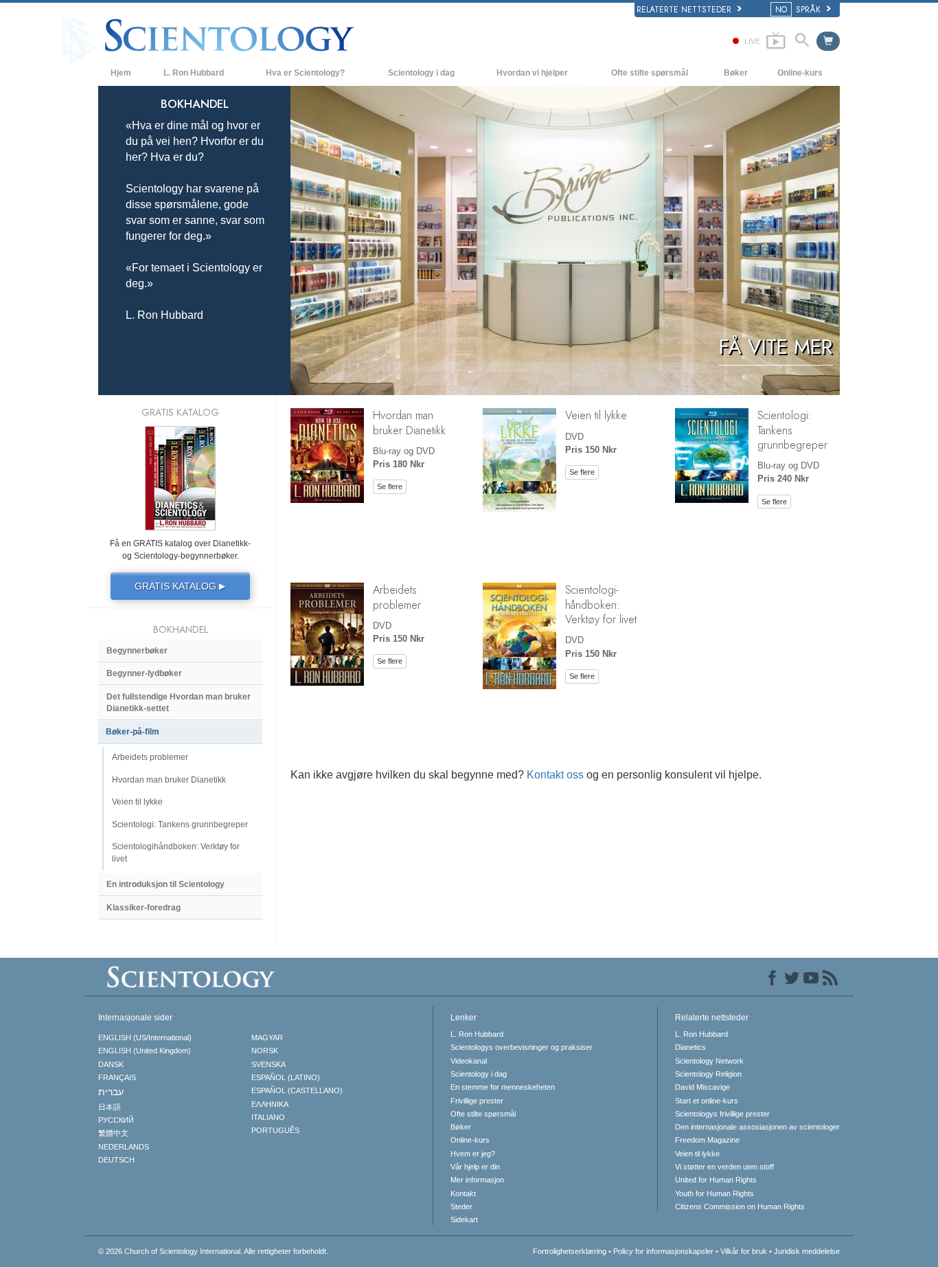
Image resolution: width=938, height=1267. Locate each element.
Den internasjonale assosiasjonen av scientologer (757, 1127)
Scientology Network (709, 1061)
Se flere (389, 486)
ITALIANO (268, 1117)
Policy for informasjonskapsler (663, 1251)
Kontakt (463, 1193)
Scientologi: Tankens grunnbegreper (180, 824)
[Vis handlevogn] (828, 41)
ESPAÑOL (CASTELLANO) (297, 1090)
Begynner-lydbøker (144, 673)
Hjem (121, 73)
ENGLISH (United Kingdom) (144, 1050)
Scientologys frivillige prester (722, 1114)
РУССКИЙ (116, 1120)
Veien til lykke (596, 415)
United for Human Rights (716, 1180)
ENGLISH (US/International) (145, 1037)
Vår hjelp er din (475, 1167)
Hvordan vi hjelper (532, 73)
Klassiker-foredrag (143, 907)
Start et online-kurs (706, 1101)
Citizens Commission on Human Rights (740, 1206)
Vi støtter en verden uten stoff (724, 1167)
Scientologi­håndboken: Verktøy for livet (601, 604)
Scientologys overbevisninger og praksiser (521, 1047)
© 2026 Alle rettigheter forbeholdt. (213, 1251)
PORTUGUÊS (275, 1130)
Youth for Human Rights (714, 1193)
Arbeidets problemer (397, 596)
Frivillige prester (476, 1101)
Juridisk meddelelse (807, 1251)
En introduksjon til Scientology (165, 884)
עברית (111, 1091)
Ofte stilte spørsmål (649, 73)
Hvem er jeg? (472, 1154)
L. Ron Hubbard (193, 73)
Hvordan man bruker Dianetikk (409, 422)
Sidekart (464, 1219)
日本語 (109, 1107)
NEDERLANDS (123, 1147)
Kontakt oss (555, 775)
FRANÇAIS (117, 1077)
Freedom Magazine (707, 1140)
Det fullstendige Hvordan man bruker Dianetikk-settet (178, 702)
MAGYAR (267, 1037)
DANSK (111, 1064)
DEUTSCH (116, 1160)
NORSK (264, 1050)
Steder (461, 1206)
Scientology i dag (421, 73)
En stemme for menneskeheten (502, 1087)
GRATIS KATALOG (180, 586)
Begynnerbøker (137, 650)
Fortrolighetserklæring (569, 1251)
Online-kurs (800, 73)
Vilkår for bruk (743, 1251)
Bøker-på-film (132, 732)
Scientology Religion (708, 1074)
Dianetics (690, 1047)
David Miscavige (702, 1087)
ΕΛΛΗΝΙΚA (269, 1104)
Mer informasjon (477, 1180)
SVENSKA (268, 1064)
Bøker (736, 73)
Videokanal (468, 1061)
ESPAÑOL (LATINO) (285, 1077)
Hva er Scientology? (305, 73)
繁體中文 (113, 1133)
